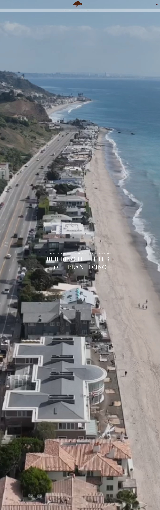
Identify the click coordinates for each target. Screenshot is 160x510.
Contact (94, 10)
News (87, 10)
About (71, 10)
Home (64, 10)
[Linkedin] (157, 4)
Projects (79, 10)
